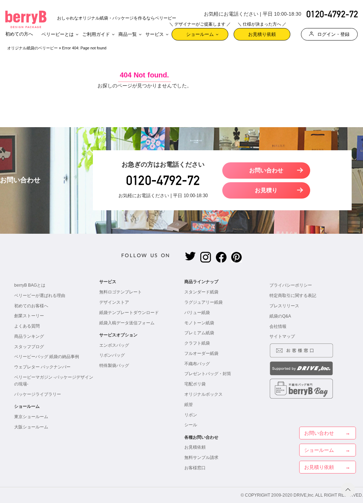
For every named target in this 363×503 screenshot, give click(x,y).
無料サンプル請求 (201, 457)
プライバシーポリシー (290, 285)
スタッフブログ (29, 346)
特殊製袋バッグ (114, 365)
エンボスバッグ (114, 345)
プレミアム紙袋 (199, 332)
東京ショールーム (31, 416)
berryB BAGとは (29, 285)
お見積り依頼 (262, 32)
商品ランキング (29, 336)
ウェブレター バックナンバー (42, 366)
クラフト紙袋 (197, 343)
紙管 (188, 404)
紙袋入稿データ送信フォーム (127, 322)
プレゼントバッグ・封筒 (207, 373)
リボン (190, 414)
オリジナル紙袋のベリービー (32, 48)
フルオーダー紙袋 (201, 353)
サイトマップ (282, 336)
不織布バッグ (197, 363)
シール (190, 424)
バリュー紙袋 (197, 312)
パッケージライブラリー (37, 394)
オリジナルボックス (203, 394)
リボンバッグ (112, 355)
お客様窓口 (195, 467)
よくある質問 (27, 326)
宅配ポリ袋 (195, 384)
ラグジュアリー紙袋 (203, 302)
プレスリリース (284, 305)
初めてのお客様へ (31, 305)
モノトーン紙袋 (199, 322)
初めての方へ (19, 34)
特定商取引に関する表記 (292, 295)
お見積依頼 (195, 447)
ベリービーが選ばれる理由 (39, 295)
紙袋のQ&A (280, 316)
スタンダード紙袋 (201, 292)
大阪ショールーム (31, 426)
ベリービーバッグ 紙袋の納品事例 (46, 356)
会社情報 (277, 326)
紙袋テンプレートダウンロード (129, 312)
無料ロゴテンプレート (120, 292)
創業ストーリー (29, 315)
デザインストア (114, 302)
